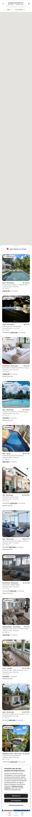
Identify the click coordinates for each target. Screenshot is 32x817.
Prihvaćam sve (16, 796)
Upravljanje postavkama (16, 805)
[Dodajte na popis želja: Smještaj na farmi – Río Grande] (27, 727)
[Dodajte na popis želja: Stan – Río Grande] (27, 383)
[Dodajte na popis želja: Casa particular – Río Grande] (27, 600)
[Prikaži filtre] (29, 4)
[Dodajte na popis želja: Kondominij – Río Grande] (27, 339)
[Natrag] (3, 4)
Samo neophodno (16, 800)
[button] (6, 291)
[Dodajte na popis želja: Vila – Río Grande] (27, 468)
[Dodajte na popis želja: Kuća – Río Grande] (27, 298)
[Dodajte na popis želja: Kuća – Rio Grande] (27, 256)
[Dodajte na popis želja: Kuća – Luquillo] (27, 641)
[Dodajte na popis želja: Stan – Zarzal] (27, 427)
